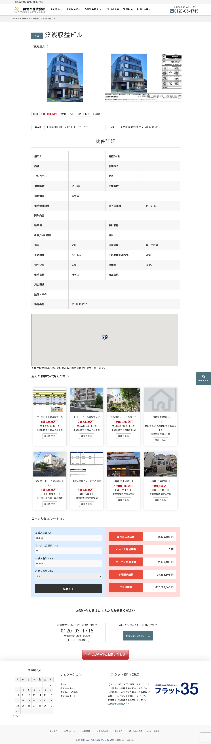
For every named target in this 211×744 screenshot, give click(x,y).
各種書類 (86, 731)
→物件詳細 (49, 436)
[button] (104, 337)
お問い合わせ (69, 731)
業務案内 (118, 731)
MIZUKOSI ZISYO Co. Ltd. (98, 739)
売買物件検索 (91, 9)
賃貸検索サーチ (68, 696)
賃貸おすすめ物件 (69, 692)
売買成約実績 (112, 9)
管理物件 (128, 9)
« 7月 (15, 715)
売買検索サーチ (68, 688)
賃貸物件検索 (73, 9)
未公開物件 (142, 9)
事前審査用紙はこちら (119, 704)
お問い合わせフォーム (137, 636)
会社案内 (55, 9)
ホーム (63, 684)
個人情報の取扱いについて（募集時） (145, 731)
